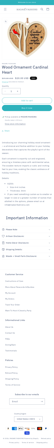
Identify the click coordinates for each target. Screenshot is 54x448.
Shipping (5, 82)
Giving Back (10, 345)
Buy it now (27, 108)
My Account (10, 293)
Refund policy (46, 438)
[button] (5, 9)
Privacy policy (14, 442)
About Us (9, 327)
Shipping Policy (12, 379)
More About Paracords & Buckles (19, 287)
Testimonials (11, 350)
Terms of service (28, 442)
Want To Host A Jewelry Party (18, 310)
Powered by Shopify (31, 438)
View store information (15, 124)
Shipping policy (42, 442)
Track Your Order (12, 305)
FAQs (7, 339)
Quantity (5, 86)
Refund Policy (11, 373)
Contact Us (10, 333)
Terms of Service (12, 385)
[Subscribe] (42, 401)
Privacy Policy (11, 367)
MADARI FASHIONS (17, 438)
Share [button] (7, 131)
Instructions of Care (14, 281)
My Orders (9, 299)
